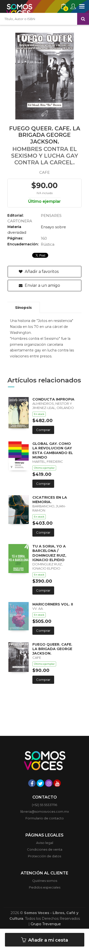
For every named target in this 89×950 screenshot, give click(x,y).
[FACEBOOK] (32, 783)
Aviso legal (44, 843)
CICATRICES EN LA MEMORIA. (49, 499)
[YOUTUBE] (57, 783)
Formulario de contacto (44, 818)
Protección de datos (44, 856)
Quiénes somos (44, 881)
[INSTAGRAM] (48, 783)
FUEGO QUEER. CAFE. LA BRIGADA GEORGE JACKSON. (52, 649)
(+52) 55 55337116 (44, 805)
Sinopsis (23, 307)
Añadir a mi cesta (47, 940)
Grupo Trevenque (46, 924)
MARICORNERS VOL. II (52, 604)
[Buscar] (83, 19)
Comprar (43, 430)
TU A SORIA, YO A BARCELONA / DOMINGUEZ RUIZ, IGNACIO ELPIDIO (49, 553)
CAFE (44, 172)
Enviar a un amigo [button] (42, 285)
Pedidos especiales (44, 887)
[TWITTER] (40, 783)
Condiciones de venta (44, 849)
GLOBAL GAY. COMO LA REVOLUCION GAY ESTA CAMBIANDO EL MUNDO (52, 450)
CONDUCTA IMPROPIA (53, 399)
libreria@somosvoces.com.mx (44, 811)
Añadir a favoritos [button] (41, 271)
